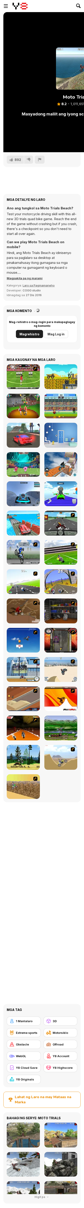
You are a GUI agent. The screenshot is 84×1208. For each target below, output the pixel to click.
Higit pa (40, 1197)
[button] (25, 278)
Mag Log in (56, 334)
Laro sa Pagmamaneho (39, 285)
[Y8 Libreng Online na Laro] (20, 6)
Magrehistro (29, 334)
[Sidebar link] (5, 6)
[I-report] (40, 160)
